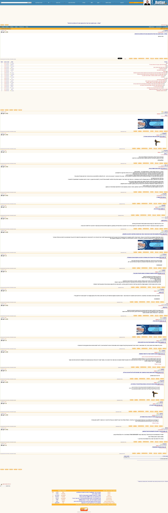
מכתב (162, 76)
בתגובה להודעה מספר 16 (160, 293)
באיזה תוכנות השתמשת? (161, 90)
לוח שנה (122, 2)
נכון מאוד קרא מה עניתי (161, 79)
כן (166, 63)
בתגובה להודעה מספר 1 (163, 137)
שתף (125, 58)
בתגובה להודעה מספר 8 (163, 258)
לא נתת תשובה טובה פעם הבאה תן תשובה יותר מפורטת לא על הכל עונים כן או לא (148, 83)
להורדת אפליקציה (38, 2)
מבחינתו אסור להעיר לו (158, 86)
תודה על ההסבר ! (162, 68)
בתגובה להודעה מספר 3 (163, 198)
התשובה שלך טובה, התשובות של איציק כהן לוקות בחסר (155, 81)
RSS (92, 2)
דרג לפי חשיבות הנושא (7, 484)
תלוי (166, 65)
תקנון (98, 2)
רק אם (165, 78)
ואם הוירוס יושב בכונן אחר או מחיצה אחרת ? (157, 64)
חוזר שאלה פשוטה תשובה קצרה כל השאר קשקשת (155, 82)
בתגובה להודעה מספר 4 (161, 209)
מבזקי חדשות (108, 2)
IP (48, 2)
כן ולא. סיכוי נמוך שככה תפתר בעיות (160, 67)
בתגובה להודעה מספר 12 (160, 373)
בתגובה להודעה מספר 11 (161, 354)
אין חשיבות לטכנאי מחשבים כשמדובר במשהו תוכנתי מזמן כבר (153, 75)
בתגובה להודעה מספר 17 (159, 406)
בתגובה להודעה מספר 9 (163, 343)
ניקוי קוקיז (58, 2)
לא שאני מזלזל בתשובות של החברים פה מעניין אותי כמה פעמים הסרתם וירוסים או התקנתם (150, 72)
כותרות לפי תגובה (71, 2)
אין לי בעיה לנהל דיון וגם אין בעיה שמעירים (154, 87)
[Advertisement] (84, 14)
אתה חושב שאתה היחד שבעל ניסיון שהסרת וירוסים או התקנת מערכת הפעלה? (151, 74)
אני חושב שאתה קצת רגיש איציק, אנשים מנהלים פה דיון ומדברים (151, 85)
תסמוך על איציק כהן (160, 70)
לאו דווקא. (165, 71)
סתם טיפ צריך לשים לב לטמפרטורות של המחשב (158, 89)
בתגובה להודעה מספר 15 (161, 274)
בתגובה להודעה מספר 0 (164, 116)
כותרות (84, 2)
